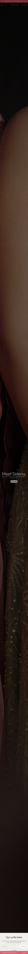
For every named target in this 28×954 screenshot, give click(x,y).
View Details (24, 952)
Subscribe (23, 946)
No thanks (14, 950)
